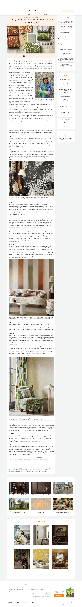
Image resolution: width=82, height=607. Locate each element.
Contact (17, 602)
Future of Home (38, 471)
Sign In (72, 10)
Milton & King (59, 545)
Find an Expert (45, 14)
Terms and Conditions (64, 602)
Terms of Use (32, 596)
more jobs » (65, 126)
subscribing (30, 469)
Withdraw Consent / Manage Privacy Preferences (65, 604)
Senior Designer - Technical (66, 105)
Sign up (20, 468)
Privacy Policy (48, 596)
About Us (10, 602)
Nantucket (22, 547)
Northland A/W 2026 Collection (59, 546)
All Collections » (41, 576)
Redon (41, 572)
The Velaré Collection (41, 546)
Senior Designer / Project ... (66, 112)
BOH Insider (47, 469)
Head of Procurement (65, 119)
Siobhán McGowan (30, 56)
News (22, 13)
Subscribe (65, 10)
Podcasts (52, 13)
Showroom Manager (65, 88)
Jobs (34, 13)
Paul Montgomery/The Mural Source (22, 546)
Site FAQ (32, 602)
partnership (27, 25)
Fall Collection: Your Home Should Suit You (60, 571)
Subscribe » (59, 595)
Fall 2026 (22, 571)
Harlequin (12, 60)
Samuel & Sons (41, 545)
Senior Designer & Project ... (65, 79)
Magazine (59, 13)
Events (39, 13)
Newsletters (25, 602)
